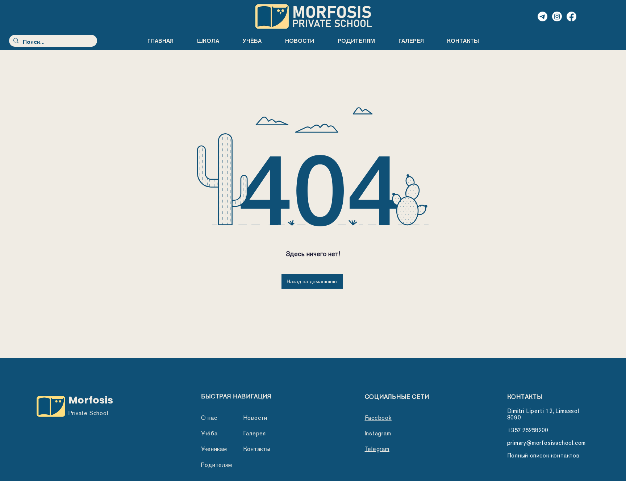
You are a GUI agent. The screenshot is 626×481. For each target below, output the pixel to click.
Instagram (378, 433)
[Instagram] (557, 16)
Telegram (377, 449)
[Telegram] (542, 16)
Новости (255, 418)
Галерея (254, 433)
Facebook (378, 418)
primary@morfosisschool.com (546, 443)
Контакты (256, 449)
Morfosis (90, 400)
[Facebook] (571, 16)
